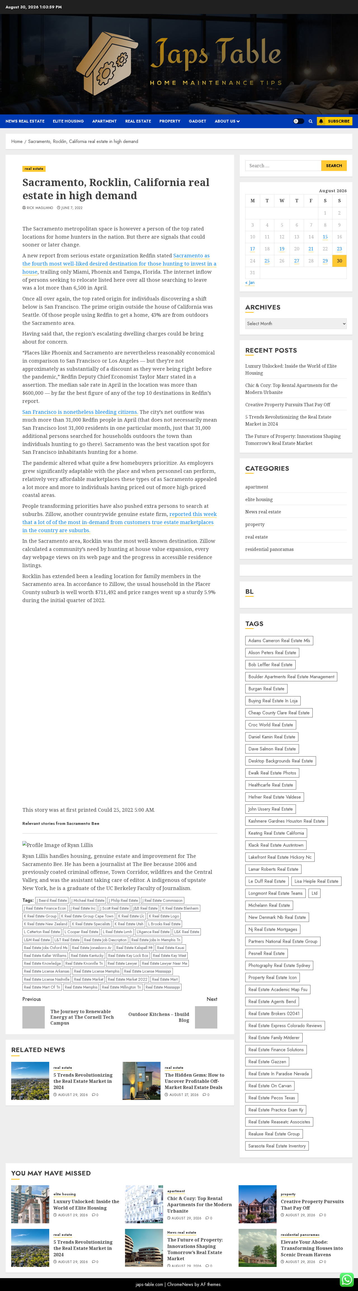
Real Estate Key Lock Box (128, 955)
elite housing (68, 121)
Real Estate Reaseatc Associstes (279, 1122)
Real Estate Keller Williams (45, 955)
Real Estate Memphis (81, 987)
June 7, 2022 (72, 208)
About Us (225, 121)
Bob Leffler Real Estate (270, 664)
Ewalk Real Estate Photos (272, 773)
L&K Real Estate (186, 932)
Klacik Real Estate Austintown (275, 845)
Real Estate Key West (169, 955)
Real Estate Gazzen (267, 1061)
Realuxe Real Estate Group (274, 1134)
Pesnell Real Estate (266, 953)
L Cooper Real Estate (81, 932)
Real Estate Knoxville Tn (84, 963)
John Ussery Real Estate (270, 809)
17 (252, 249)
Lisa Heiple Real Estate (316, 881)
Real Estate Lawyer (122, 963)
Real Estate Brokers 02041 (274, 1013)
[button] (310, 121)
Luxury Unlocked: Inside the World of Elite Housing (86, 1204)
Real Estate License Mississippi (147, 971)
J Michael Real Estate (88, 900)
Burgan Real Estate (266, 689)
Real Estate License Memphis (96, 971)
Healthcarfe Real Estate (270, 785)
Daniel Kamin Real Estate (271, 737)
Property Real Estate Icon (272, 977)
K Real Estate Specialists (91, 924)
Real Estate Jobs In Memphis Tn (155, 940)
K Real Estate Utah (129, 924)
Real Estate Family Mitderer (274, 1037)
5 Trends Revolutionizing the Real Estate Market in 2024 (83, 1081)
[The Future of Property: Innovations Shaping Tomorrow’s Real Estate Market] (144, 1248)
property (169, 121)
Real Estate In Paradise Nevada (278, 1074)
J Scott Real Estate (114, 908)
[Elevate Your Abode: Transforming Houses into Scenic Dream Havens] (258, 1248)
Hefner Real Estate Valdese (274, 797)
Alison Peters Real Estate (272, 652)
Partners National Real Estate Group (282, 941)
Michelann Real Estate (269, 905)
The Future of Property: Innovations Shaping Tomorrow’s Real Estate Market (293, 440)
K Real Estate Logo (164, 916)
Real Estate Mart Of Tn (42, 987)
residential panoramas (269, 549)
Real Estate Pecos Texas (271, 1098)
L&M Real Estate (37, 940)
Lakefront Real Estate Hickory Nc (280, 857)
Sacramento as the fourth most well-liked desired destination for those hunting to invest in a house (119, 263)
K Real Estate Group (40, 916)
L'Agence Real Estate (153, 932)
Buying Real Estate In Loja (273, 701)
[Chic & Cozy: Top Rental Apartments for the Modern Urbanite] (144, 1204)
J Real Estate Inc (83, 908)
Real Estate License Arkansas (46, 971)
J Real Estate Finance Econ (45, 908)
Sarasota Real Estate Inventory (277, 1146)
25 (267, 261)
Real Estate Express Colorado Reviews (285, 1025)
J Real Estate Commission (163, 900)
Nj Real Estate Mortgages (272, 929)
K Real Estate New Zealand (45, 924)
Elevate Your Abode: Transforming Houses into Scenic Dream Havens (312, 1248)
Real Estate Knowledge (42, 963)
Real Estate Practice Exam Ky (275, 1110)
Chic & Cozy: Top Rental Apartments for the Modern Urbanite (199, 1204)
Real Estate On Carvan (269, 1086)
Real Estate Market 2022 (127, 979)
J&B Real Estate (145, 908)
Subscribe (339, 121)
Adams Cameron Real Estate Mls (279, 640)
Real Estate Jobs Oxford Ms (45, 947)
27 (296, 261)
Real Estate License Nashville (46, 979)
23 (339, 249)
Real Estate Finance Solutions (276, 1049)
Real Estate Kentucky (87, 955)
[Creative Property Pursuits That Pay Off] (258, 1204)
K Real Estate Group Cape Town (87, 916)
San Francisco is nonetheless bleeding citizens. (80, 412)
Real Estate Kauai (170, 947)
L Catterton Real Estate (42, 932)
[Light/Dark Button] (298, 121)
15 (325, 237)
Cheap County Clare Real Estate (279, 713)
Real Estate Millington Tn (121, 987)
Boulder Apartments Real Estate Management (291, 676)
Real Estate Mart (165, 979)
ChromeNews (180, 1284)
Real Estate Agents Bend (272, 1001)
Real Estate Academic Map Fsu (277, 989)
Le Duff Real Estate (267, 881)
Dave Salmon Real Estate (272, 749)
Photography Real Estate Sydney (279, 965)
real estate (138, 121)
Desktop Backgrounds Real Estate (280, 761)
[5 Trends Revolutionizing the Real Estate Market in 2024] (30, 1081)
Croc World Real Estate (270, 725)
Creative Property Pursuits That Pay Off (287, 405)
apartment (104, 121)
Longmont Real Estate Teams (275, 893)
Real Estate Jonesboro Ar (92, 947)
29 (325, 261)
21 (311, 249)
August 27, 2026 (184, 1095)
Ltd (314, 893)
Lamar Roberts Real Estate (273, 869)
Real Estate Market (88, 979)
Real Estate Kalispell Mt (134, 947)
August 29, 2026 (73, 1095)
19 (281, 249)
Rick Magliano (40, 208)
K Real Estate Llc (131, 916)
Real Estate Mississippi (163, 987)
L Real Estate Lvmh (117, 932)
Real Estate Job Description (105, 940)
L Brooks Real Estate (164, 924)
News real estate (25, 121)
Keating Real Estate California (276, 833)
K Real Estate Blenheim (180, 908)
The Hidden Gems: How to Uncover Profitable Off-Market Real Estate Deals (194, 1081)
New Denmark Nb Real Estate (277, 917)
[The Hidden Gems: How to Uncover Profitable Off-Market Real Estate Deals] (142, 1081)
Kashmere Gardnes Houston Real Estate (286, 821)
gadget (197, 121)
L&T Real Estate (67, 940)
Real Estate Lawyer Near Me (164, 963)
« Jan (250, 282)
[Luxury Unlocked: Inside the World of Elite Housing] (30, 1204)
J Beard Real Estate (52, 900)
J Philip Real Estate (123, 900)
